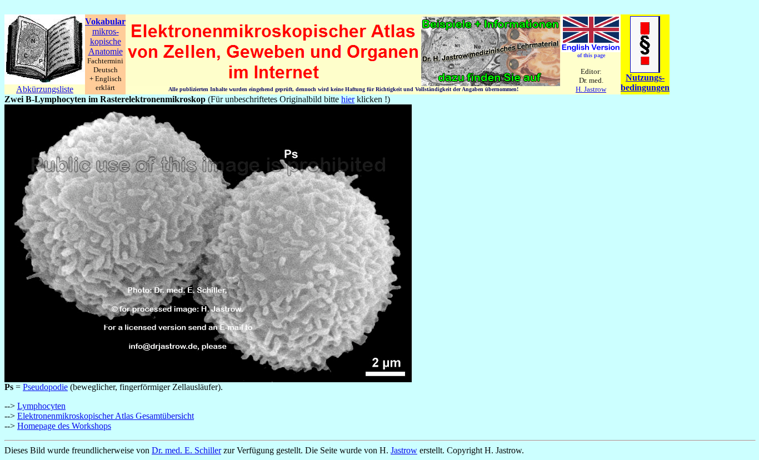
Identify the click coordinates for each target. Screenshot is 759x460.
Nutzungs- (645, 77)
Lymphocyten (41, 406)
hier (347, 99)
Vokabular (105, 21)
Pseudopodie (45, 387)
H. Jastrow (591, 89)
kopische (105, 41)
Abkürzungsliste (44, 89)
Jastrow (404, 450)
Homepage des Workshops (64, 426)
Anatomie (105, 51)
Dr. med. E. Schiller (186, 450)
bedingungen (645, 87)
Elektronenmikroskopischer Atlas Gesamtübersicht (105, 416)
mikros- (105, 31)
